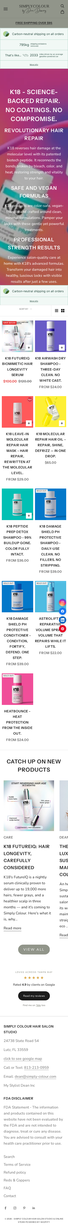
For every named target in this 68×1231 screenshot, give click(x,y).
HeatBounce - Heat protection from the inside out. (17, 722)
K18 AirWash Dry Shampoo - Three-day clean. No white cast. (50, 369)
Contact (10, 1195)
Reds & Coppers (17, 1180)
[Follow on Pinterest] (24, 1208)
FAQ (7, 1188)
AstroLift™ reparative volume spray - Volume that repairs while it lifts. (50, 633)
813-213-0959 (36, 1067)
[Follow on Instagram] (15, 1208)
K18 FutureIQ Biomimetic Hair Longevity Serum (17, 366)
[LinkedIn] (62, 620)
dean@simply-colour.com (35, 1076)
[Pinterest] (62, 628)
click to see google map (23, 1058)
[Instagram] (62, 602)
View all (33, 949)
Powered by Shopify (38, 1222)
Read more (12, 928)
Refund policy (15, 1172)
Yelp (38, 1005)
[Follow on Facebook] (5, 1208)
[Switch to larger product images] (56, 310)
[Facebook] (62, 611)
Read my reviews (34, 996)
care (8, 837)
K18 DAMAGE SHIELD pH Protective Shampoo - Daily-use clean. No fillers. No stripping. (50, 545)
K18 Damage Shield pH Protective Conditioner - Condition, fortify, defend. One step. (17, 638)
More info (34, 64)
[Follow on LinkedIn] (34, 1208)
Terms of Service (17, 1164)
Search (9, 1156)
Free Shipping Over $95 (34, 23)
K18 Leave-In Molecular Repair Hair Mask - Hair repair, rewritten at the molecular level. (17, 453)
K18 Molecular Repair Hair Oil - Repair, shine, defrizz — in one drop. (50, 445)
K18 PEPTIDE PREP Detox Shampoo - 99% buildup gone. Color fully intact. (17, 540)
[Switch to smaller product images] (62, 310)
